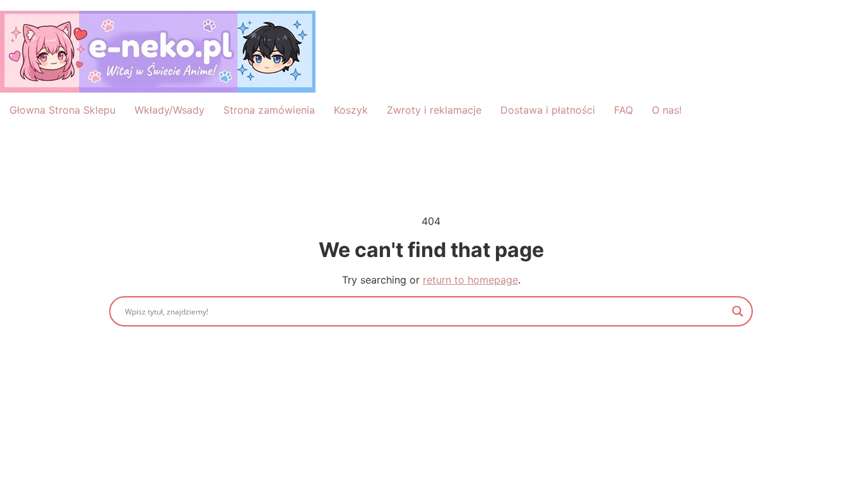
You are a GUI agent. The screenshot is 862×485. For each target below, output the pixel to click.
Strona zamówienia (269, 110)
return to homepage (470, 279)
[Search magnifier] (738, 311)
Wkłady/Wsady (169, 110)
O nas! (667, 110)
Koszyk (351, 110)
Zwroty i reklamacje (434, 110)
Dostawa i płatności (547, 110)
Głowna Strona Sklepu (62, 110)
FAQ (623, 110)
